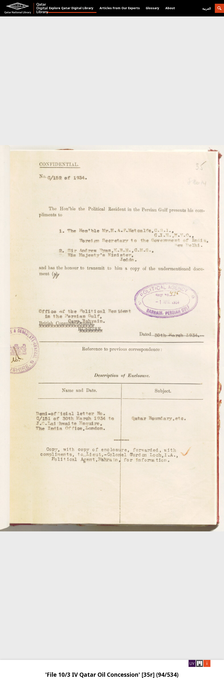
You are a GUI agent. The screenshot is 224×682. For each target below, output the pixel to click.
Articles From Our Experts (120, 8)
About (170, 8)
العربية (206, 8)
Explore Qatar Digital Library (71, 8)
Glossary (152, 8)
